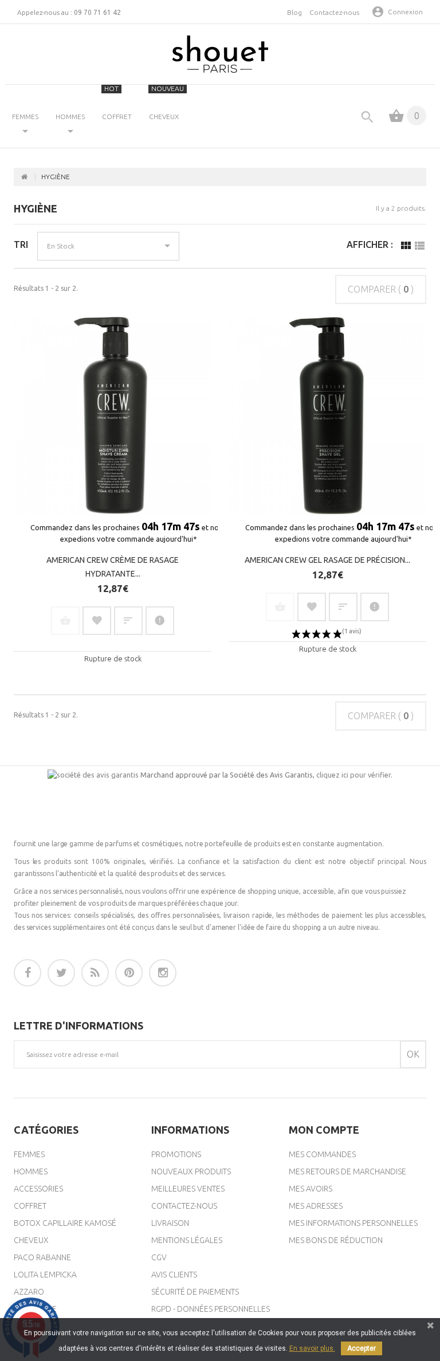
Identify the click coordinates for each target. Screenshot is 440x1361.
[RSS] (95, 973)
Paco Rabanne (42, 1257)
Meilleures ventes (188, 1188)
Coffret (30, 1205)
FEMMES (25, 116)
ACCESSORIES (38, 1188)
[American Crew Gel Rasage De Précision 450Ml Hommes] (327, 415)
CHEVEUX (166, 102)
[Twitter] (61, 973)
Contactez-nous (334, 12)
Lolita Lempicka (45, 1274)
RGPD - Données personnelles (210, 1308)
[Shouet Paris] (220, 54)
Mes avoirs (310, 1188)
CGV (159, 1257)
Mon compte (324, 1129)
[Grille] (405, 248)
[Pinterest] (129, 973)
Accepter (361, 1348)
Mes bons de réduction (336, 1240)
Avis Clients (174, 1274)
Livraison (170, 1223)
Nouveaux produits (191, 1171)
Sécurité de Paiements (195, 1291)
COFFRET (117, 102)
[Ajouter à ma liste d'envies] (96, 620)
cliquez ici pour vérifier (353, 775)
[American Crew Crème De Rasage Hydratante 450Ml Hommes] (112, 415)
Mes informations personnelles (353, 1223)
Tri (21, 244)
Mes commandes (322, 1154)
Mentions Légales (186, 1240)
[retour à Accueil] (25, 176)
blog (294, 12)
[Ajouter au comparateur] (128, 620)
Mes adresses (316, 1205)
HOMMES (70, 116)
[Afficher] (160, 620)
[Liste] (419, 248)
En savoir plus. (312, 1348)
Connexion (405, 11)
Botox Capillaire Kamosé (65, 1223)
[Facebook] (27, 973)
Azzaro (29, 1291)
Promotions (176, 1154)
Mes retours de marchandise (347, 1171)
